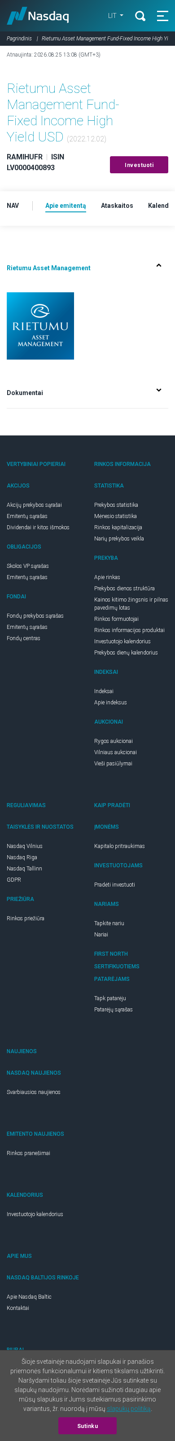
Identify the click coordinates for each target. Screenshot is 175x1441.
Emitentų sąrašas (27, 516)
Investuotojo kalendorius (122, 641)
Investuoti (139, 165)
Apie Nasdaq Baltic (29, 1297)
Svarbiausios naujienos (34, 1092)
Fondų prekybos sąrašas (35, 616)
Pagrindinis (19, 38)
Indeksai (104, 691)
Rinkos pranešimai (28, 1153)
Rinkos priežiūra (25, 918)
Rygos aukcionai (113, 741)
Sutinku (87, 1426)
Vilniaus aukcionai (115, 752)
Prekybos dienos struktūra (124, 588)
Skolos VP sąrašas (28, 566)
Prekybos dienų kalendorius (126, 653)
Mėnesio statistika (115, 516)
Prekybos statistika (116, 505)
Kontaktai (18, 1308)
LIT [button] (113, 15)
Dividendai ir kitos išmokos (38, 527)
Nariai (101, 934)
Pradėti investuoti (114, 885)
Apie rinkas (107, 577)
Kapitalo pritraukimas (119, 846)
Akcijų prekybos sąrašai (34, 505)
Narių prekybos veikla (119, 539)
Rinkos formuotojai (116, 619)
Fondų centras (23, 638)
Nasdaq (38, 16)
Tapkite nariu (109, 923)
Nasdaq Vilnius (25, 846)
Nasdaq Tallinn (24, 868)
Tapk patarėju (110, 998)
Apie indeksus (110, 702)
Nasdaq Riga (22, 857)
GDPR (14, 880)
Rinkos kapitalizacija (118, 527)
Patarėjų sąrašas (113, 1009)
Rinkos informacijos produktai (129, 630)
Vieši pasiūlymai (113, 763)
